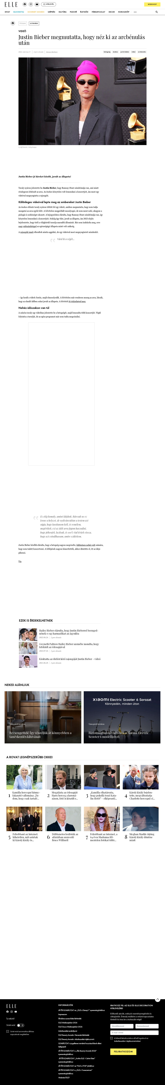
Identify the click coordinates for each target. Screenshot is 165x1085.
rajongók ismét (26, 232)
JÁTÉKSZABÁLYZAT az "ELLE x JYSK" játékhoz (76, 1066)
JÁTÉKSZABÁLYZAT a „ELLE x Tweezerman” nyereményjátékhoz (75, 1072)
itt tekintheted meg (77, 301)
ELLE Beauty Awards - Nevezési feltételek (73, 1035)
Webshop (152, 4)
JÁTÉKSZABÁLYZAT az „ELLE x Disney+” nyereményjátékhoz (81, 1010)
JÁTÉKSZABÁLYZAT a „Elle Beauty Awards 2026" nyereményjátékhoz (77, 1052)
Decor (112, 12)
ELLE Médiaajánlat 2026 (67, 1023)
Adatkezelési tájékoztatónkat (127, 1041)
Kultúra (62, 12)
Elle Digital (18, 12)
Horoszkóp (123, 12)
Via (19, 561)
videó (133, 52)
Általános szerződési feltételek (69, 1019)
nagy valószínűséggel (27, 226)
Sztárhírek (34, 23)
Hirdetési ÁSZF (64, 1078)
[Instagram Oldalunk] (12, 1011)
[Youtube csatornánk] (37, 4)
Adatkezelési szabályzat (67, 1031)
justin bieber (125, 52)
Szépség (51, 12)
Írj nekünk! (10, 1019)
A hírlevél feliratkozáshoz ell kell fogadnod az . (131, 1039)
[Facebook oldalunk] (25, 4)
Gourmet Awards (36, 12)
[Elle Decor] (11, 4)
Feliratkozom (123, 1051)
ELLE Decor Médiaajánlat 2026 (70, 1027)
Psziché (73, 12)
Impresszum (62, 1014)
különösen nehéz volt (86, 545)
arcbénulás (142, 52)
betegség (107, 52)
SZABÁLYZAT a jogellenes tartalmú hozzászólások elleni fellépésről (79, 1045)
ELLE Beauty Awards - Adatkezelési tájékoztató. (76, 1039)
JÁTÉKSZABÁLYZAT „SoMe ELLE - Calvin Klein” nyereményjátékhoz (76, 1060)
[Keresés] (157, 12)
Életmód (84, 12)
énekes (115, 52)
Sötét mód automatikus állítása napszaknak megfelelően (22, 1033)
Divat (7, 12)
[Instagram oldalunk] (31, 4)
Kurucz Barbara (51, 52)
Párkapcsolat (98, 12)
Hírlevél (50, 4)
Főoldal (23, 23)
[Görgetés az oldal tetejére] (157, 999)
